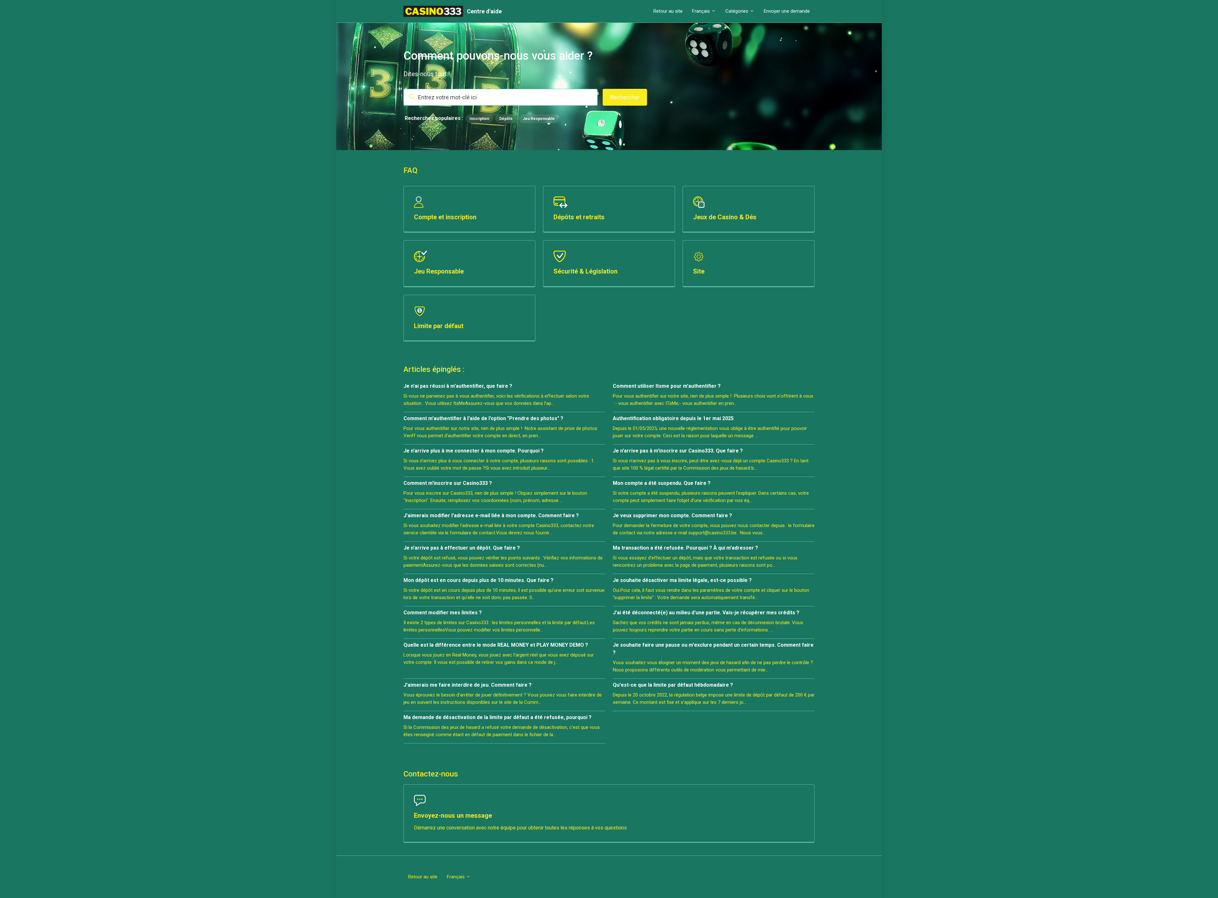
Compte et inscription (445, 217)
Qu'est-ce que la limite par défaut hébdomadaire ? (673, 685)
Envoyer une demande (787, 11)
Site (698, 271)
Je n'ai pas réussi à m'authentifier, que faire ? (457, 386)
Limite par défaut (438, 326)
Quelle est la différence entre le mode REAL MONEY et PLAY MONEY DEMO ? (495, 645)
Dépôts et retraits (579, 217)
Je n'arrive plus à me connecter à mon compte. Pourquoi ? (473, 451)
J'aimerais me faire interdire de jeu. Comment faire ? (467, 685)
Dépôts (506, 118)
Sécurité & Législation (585, 271)
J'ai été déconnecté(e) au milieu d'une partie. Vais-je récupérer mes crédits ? (706, 613)
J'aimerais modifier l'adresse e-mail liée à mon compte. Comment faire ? (491, 515)
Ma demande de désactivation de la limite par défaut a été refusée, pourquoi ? (497, 717)
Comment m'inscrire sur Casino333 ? (447, 483)
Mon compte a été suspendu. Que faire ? (661, 483)
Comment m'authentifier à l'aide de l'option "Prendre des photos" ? (483, 418)
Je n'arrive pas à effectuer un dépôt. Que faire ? (461, 548)
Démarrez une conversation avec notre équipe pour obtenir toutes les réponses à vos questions (520, 828)
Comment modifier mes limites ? (442, 613)
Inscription (479, 118)
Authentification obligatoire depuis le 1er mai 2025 (673, 418)
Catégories (737, 11)
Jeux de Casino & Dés (724, 217)
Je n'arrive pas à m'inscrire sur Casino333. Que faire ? (678, 451)
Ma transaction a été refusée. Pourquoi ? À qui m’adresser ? (685, 548)
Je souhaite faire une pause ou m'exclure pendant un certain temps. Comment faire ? (713, 649)
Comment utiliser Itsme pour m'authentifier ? (667, 386)
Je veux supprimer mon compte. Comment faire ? (672, 515)
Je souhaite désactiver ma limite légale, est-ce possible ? (682, 580)
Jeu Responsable (539, 118)
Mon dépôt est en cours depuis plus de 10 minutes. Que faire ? (478, 580)
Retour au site (668, 11)
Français (701, 11)
